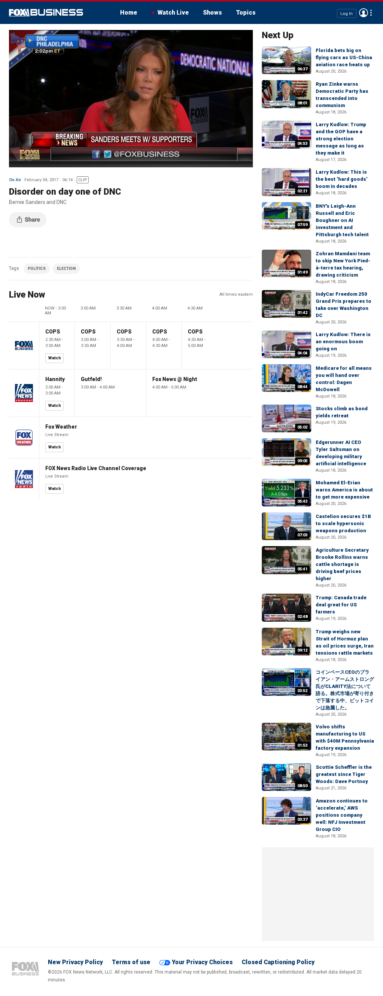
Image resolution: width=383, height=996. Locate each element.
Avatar (363, 12)
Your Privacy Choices (202, 962)
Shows (212, 12)
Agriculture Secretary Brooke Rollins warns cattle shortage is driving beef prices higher (342, 564)
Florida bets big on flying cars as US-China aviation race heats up (344, 57)
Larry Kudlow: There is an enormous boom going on (343, 341)
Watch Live (173, 12)
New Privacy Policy (75, 962)
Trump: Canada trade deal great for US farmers (341, 605)
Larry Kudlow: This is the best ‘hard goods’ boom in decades (342, 179)
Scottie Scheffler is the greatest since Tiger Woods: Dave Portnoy (344, 774)
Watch (54, 358)
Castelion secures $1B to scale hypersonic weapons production (343, 523)
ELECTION (66, 268)
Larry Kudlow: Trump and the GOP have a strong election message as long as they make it (341, 139)
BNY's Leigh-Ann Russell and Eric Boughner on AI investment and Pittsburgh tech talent (342, 220)
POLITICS (37, 268)
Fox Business (46, 12)
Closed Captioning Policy (278, 962)
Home (128, 12)
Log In (346, 13)
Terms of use (131, 962)
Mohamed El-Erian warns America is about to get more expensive (344, 490)
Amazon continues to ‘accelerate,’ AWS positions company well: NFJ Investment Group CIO (342, 815)
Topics (245, 12)
